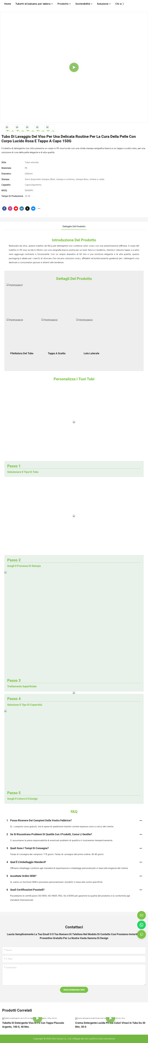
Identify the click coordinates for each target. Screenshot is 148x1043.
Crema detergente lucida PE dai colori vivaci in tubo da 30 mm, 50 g (110, 1025)
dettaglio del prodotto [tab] (74, 226)
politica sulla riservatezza (102, 1039)
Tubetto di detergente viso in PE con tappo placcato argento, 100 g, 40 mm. (33, 1025)
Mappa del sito (80, 1039)
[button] (123, 3)
